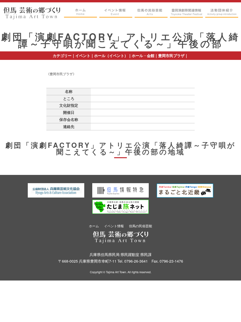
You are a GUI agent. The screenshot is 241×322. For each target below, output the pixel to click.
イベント (82, 55)
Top (228, 311)
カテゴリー (62, 55)
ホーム (94, 225)
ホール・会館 (143, 55)
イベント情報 (114, 225)
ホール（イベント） (111, 55)
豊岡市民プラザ (171, 55)
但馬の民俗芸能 (140, 225)
